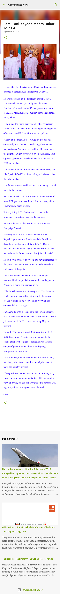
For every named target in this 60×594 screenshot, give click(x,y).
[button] (5, 38)
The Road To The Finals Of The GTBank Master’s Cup (27, 559)
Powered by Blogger (32, 590)
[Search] (56, 4)
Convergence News (18, 4)
